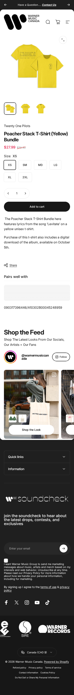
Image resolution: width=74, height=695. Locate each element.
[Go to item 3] (41, 108)
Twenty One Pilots (17, 126)
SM (25, 165)
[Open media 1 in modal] (63, 40)
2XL (25, 177)
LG (55, 165)
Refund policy (19, 667)
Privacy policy (36, 667)
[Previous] (5, 5)
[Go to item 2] (25, 108)
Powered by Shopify (56, 661)
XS (10, 165)
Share (13, 265)
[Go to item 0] (10, 108)
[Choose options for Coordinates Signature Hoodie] (13, 418)
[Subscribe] (63, 548)
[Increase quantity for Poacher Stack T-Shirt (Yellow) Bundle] (25, 193)
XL (9, 177)
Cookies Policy (47, 672)
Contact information (28, 672)
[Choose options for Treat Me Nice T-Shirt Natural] (70, 418)
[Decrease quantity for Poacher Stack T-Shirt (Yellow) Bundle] (8, 193)
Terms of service (53, 667)
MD (40, 165)
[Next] (68, 5)
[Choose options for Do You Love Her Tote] (22, 418)
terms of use (48, 587)
